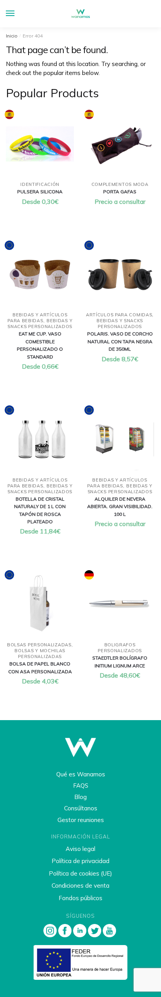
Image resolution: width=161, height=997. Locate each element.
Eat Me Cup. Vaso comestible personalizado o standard (40, 345)
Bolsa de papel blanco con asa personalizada (40, 667)
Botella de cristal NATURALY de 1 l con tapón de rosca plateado (40, 510)
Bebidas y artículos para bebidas (37, 317)
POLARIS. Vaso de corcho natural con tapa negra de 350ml (120, 341)
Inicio (12, 36)
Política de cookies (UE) (80, 873)
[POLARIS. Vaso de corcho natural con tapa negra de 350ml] (120, 275)
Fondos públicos (80, 898)
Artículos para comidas (119, 314)
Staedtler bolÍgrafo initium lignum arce (119, 661)
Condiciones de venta (80, 885)
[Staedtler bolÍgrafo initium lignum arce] (120, 604)
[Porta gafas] (120, 144)
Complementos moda (119, 184)
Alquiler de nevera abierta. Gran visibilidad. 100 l (119, 506)
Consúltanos (80, 808)
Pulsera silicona (40, 191)
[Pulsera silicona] (40, 144)
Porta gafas (119, 191)
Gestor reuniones (80, 820)
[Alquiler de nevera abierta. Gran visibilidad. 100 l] (120, 439)
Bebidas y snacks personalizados (39, 323)
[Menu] (17, 14)
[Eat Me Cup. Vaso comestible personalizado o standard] (40, 275)
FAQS (80, 785)
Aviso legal (80, 849)
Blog (80, 797)
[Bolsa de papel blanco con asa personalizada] (40, 604)
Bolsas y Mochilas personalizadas (39, 653)
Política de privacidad (80, 861)
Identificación (39, 184)
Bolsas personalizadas (39, 644)
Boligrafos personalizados (120, 647)
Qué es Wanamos (80, 774)
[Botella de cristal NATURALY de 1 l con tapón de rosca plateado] (40, 439)
